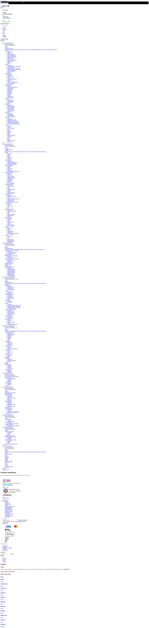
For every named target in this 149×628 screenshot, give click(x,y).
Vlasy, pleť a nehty (10, 128)
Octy (8, 208)
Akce (6, 46)
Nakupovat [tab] (5, 558)
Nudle (8, 223)
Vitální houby (9, 344)
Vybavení (7, 117)
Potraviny (7, 50)
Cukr (8, 187)
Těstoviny (9, 219)
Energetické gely (10, 317)
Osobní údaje (5, 550)
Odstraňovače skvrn (11, 421)
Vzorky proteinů (8, 266)
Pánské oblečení (10, 101)
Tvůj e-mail (5, 520)
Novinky (6, 47)
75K (7, 540)
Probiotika (9, 366)
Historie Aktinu (8, 514)
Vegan (20, 49)
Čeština (4, 36)
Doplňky (9, 102)
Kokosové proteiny (10, 275)
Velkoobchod (7, 512)
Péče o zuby (9, 111)
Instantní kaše (9, 157)
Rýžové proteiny (10, 257)
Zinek (8, 339)
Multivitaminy (10, 335)
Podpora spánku (10, 97)
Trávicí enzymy (10, 368)
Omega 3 (9, 356)
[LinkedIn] (5, 541)
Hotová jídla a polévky (11, 211)
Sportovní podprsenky (11, 378)
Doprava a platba (8, 510)
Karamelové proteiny (11, 271)
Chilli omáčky (10, 232)
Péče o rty (9, 398)
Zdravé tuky (9, 91)
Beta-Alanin (9, 302)
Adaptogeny (9, 90)
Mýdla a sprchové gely (11, 404)
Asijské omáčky (10, 231)
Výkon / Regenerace (11, 140)
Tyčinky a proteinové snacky (12, 82)
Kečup (8, 229)
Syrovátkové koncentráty (12, 252)
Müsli (8, 156)
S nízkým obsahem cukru (46, 49)
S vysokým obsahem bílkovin (35, 49)
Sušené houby (10, 170)
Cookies (4, 549)
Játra (8, 137)
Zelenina (9, 216)
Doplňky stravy (8, 85)
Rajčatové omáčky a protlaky (12, 233)
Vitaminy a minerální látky (12, 87)
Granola (8, 155)
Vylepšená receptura (9, 48)
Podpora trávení (10, 96)
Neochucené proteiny (11, 269)
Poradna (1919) (8, 504)
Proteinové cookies (10, 313)
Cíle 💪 (6, 124)
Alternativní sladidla (11, 189)
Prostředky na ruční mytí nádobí (13, 425)
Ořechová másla (10, 53)
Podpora (6, 502)
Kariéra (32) (7, 503)
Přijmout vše (12, 571)
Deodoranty (9, 403)
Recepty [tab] (4, 560)
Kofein (8, 299)
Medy (8, 188)
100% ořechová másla (11, 162)
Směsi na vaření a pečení (12, 196)
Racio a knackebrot (11, 225)
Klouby (8, 130)
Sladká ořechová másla (11, 164)
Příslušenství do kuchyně (12, 120)
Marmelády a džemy (11, 192)
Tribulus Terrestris (10, 298)
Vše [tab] (3, 557)
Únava (8, 138)
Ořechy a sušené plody (11, 54)
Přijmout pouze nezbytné (5, 571)
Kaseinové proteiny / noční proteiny (14, 69)
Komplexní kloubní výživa (12, 348)
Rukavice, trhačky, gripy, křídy (13, 122)
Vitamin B (9, 336)
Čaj (8, 238)
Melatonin (9, 371)
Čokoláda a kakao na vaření (12, 201)
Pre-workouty (10, 295)
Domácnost (7, 112)
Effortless (52, 49)
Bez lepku (23, 49)
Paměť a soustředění (11, 135)
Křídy (8, 442)
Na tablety (9, 438)
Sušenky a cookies (10, 176)
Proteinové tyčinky (10, 311)
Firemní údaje (5, 545)
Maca (8, 351)
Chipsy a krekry (10, 175)
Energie (8, 139)
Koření (8, 191)
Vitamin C (9, 337)
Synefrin (9, 323)
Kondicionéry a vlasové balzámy (13, 411)
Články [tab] (4, 559)
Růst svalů (9, 131)
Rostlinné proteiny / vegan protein (13, 68)
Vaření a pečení (10, 57)
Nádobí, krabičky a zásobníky (12, 121)
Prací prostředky (10, 114)
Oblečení (6, 98)
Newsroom (7, 516)
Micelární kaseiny (10, 260)
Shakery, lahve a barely (11, 119)
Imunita (8, 127)
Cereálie (8, 52)
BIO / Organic (7, 49)
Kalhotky (9, 381)
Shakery (8, 433)
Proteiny (6, 64)
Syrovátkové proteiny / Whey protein (14, 66)
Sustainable (13, 49)
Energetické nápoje (10, 289)
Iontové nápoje (10, 288)
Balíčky (4, 468)
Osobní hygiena (10, 109)
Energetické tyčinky (11, 312)
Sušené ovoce (10, 168)
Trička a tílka (9, 379)
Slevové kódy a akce (9, 509)
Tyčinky (8, 174)
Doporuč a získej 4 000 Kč (10, 506)
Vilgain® (4, 43)
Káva (8, 237)
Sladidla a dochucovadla (11, 56)
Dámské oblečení (10, 100)
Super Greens (9, 343)
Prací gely (9, 420)
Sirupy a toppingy (10, 186)
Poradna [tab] (4, 561)
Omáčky (9, 62)
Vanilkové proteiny (10, 270)
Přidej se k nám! (6, 469)
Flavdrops (9, 190)
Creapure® (9, 292)
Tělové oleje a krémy (11, 406)
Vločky (8, 154)
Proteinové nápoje (10, 67)
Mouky (8, 197)
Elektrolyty (9, 75)
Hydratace (9, 141)
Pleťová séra (9, 396)
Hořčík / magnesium (11, 334)
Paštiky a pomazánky (11, 214)
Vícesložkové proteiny (11, 70)
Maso (8, 212)
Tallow (56, 49)
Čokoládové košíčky (11, 177)
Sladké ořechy (10, 179)
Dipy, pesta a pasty (10, 234)
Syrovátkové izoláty (11, 253)
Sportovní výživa (8, 73)
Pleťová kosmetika (10, 107)
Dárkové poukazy (8, 508)
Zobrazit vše (9, 51)
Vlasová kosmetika (10, 110)
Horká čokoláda (10, 239)
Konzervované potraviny (12, 60)
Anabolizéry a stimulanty (12, 78)
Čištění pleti (9, 400)
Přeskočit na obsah (3, 0)
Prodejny (6, 505)
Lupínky (9, 158)
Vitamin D (9, 338)
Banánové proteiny (10, 274)
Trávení (8, 133)
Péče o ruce (9, 405)
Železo (8, 340)
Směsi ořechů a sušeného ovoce (13, 171)
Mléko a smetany (10, 200)
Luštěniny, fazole (10, 221)
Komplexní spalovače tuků (12, 324)
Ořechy (8, 167)
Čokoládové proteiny (11, 272)
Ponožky (9, 380)
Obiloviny (9, 222)
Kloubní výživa (10, 89)
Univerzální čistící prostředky (12, 423)
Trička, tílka (9, 383)
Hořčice (8, 230)
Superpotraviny (10, 88)
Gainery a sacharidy (11, 83)
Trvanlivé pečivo (10, 224)
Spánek (8, 134)
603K (8, 537)
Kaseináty (9, 261)
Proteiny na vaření (10, 71)
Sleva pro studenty (8, 507)
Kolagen (9, 72)
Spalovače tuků (10, 84)
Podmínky (5, 546)
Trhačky (8, 441)
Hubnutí (8, 132)
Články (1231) (5, 501)
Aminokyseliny (10, 79)
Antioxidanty (9, 93)
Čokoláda (9, 181)
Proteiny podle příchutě (9, 267)
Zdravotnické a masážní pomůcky (13, 123)
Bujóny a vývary (10, 193)
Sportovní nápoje (10, 76)
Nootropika (9, 92)
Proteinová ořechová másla (12, 163)
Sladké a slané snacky (11, 55)
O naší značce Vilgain (9, 513)
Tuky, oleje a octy (8, 202)
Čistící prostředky (10, 115)
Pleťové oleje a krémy (11, 397)
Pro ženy (9, 94)
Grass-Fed (17, 49)
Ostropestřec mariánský (11, 360)
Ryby (8, 213)
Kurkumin (9, 361)
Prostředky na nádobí (11, 116)
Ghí (8, 207)
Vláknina (9, 367)
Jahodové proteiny (10, 273)
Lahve (8, 434)
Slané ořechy (9, 180)
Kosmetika (7, 103)
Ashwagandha (10, 352)
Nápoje (8, 63)
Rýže (8, 220)
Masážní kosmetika (10, 106)
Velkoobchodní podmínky (7, 547)
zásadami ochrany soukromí (20, 521)
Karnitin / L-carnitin (11, 322)
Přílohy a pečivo (10, 61)
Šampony (9, 410)
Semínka (9, 169)
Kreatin (8, 77)
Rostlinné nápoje (10, 241)
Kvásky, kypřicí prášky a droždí (13, 198)
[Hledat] (1, 7)
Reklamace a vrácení (9, 511)
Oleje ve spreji (10, 206)
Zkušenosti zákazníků (9, 515)
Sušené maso (9, 178)
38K (7, 539)
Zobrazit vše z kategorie (9, 44)
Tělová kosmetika (10, 108)
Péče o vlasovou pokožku (12, 412)
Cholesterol (9, 136)
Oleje (8, 204)
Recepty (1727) (5, 499)
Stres (8, 129)
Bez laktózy (28, 49)
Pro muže (9, 95)
